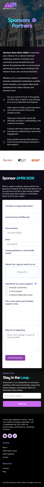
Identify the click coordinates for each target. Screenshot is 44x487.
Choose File (22, 272)
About (5, 447)
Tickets (5, 457)
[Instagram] (5, 436)
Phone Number (11, 228)
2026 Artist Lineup (10, 451)
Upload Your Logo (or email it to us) (20, 264)
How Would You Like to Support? (19, 284)
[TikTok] (15, 436)
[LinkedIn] (10, 436)
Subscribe (22, 404)
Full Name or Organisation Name (19, 206)
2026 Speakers (8, 454)
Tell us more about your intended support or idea (19, 302)
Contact (6, 468)
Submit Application (15, 358)
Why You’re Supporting (15, 330)
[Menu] (40, 6)
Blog (4, 471)
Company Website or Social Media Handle (19, 251)
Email (7, 239)
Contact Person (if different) (17, 217)
